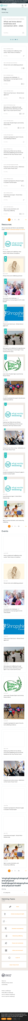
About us (4, 980)
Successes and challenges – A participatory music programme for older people (13, 79)
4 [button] (15, 39)
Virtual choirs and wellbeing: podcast (13, 65)
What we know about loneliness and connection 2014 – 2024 (13, 24)
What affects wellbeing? (7, 992)
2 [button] (12, 39)
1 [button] (10, 39)
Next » (25, 219)
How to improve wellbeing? (8, 996)
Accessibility (4, 984)
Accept (4, 1018)
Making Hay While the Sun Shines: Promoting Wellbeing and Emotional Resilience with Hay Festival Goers (13, 152)
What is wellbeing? (6, 990)
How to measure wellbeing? (8, 994)
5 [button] (17, 39)
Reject (9, 1018)
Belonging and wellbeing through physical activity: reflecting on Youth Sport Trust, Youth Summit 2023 (13, 109)
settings (21, 1016)
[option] (14, 26)
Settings (14, 1018)
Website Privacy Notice (7, 982)
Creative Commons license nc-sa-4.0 (15, 229)
